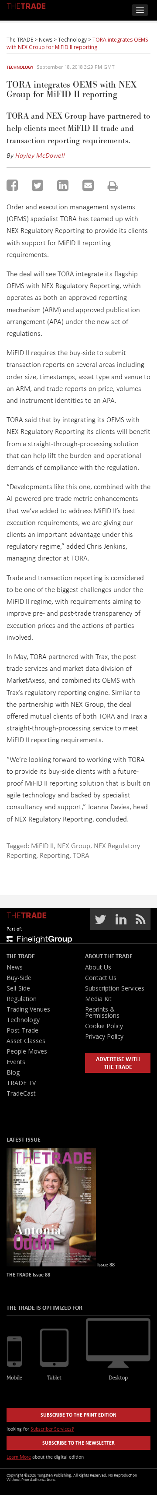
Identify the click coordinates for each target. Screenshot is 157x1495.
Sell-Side (18, 988)
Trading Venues (28, 1009)
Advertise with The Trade (118, 1062)
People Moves (27, 1051)
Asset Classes (26, 1041)
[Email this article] (88, 185)
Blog (13, 1072)
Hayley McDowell (40, 155)
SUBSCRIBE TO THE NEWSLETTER (78, 1442)
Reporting (54, 855)
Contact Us (100, 977)
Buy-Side (19, 977)
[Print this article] (113, 186)
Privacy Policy (104, 1036)
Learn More (19, 1456)
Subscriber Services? (52, 1428)
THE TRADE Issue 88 (28, 1274)
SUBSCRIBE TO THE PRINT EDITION (78, 1414)
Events (16, 1062)
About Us (98, 967)
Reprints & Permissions (102, 1012)
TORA (81, 855)
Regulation (22, 998)
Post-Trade (22, 1030)
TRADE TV (21, 1083)
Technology (20, 67)
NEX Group (73, 845)
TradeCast (21, 1093)
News (15, 967)
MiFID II (42, 845)
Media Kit (98, 998)
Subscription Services (114, 988)
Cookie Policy (104, 1026)
